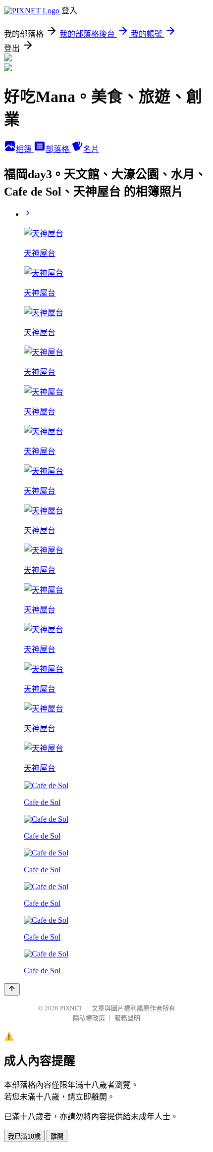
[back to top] (12, 989)
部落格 (58, 149)
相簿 (25, 149)
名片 (91, 149)
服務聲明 (127, 1018)
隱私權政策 (89, 1018)
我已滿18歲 (24, 1136)
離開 (57, 1136)
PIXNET (71, 1008)
